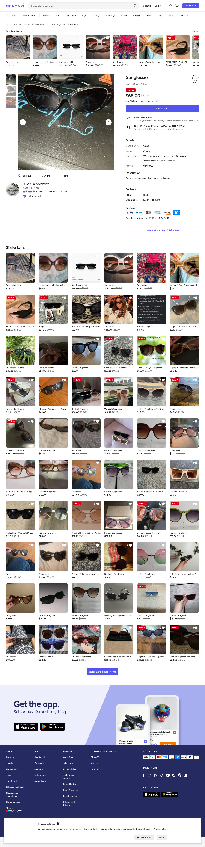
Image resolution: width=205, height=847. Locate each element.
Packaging (39, 762)
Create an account (14, 802)
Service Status (69, 768)
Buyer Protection (70, 789)
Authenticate (40, 780)
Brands (9, 762)
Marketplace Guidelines (68, 776)
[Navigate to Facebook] (144, 775)
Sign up (147, 5)
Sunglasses (60, 24)
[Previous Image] (22, 122)
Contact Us (68, 756)
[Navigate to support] (146, 757)
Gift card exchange (15, 786)
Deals (8, 774)
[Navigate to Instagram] (156, 775)
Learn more (193, 120)
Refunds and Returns (69, 803)
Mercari (9, 24)
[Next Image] (108, 122)
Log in (158, 5)
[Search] (135, 6)
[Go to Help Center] (138, 145)
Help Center (68, 762)
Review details (144, 837)
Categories (11, 768)
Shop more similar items (102, 671)
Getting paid (40, 774)
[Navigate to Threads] (180, 775)
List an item (191, 5)
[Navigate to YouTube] (168, 775)
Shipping (38, 768)
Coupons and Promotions (12, 794)
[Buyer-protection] (157, 101)
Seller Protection (70, 795)
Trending (10, 756)
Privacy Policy (159, 828)
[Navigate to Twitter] (150, 775)
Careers (94, 762)
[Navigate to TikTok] (162, 775)
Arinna (18, 24)
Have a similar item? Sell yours (162, 229)
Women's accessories (43, 24)
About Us (95, 756)
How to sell (39, 756)
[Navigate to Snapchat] (186, 775)
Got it (162, 837)
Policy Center (97, 768)
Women (27, 24)
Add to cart (162, 108)
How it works (12, 780)
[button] (170, 6)
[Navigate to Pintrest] (174, 775)
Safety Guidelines (71, 783)
